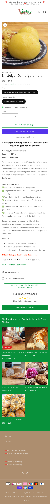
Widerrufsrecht (42, 493)
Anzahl (4, 112)
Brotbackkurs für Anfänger (10, 387)
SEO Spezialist (30, 493)
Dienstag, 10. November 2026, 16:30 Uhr (19, 92)
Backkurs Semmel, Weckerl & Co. (12, 420)
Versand (11, 84)
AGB (22, 496)
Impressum (26, 500)
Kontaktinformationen (40, 496)
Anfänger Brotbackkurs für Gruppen (13, 352)
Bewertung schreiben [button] (25, 307)
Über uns (8, 436)
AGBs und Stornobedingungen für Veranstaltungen (25, 286)
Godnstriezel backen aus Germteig (36, 352)
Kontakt (8, 441)
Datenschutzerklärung (12, 496)
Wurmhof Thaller (13, 493)
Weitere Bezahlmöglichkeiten (25, 137)
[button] (4, 12)
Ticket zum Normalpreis (13, 101)
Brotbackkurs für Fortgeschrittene (36, 387)
